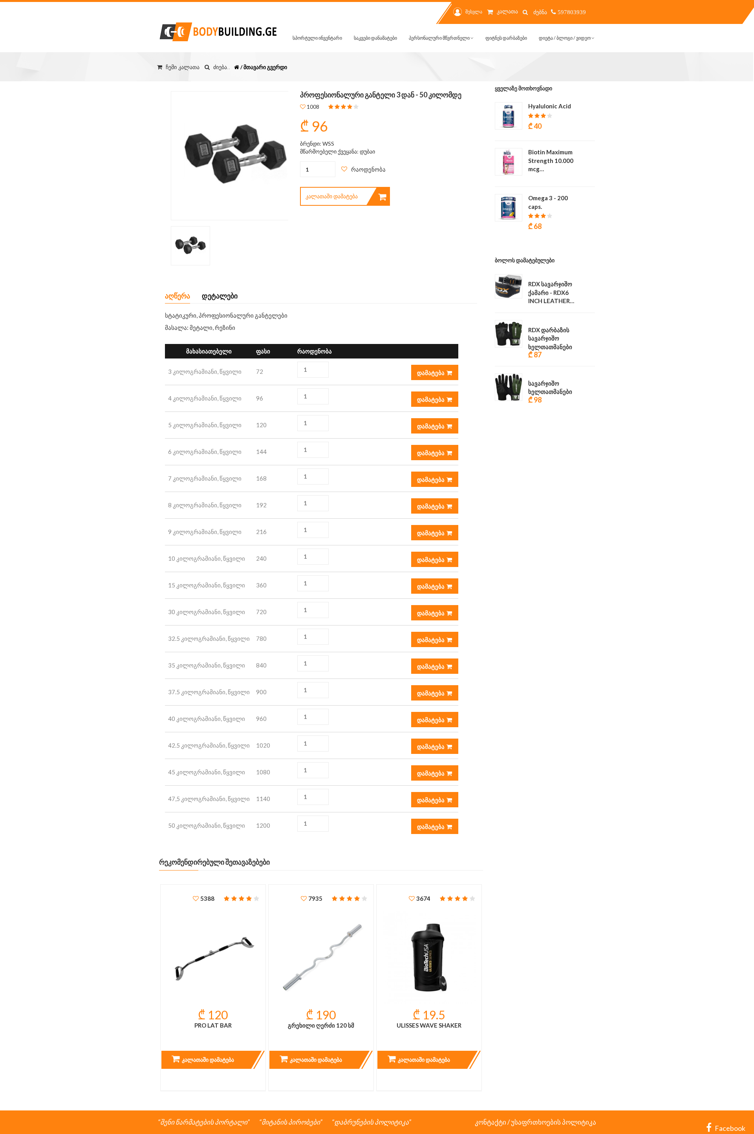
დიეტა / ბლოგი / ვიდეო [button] (565, 38)
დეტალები (220, 295)
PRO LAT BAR (213, 1025)
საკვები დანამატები (375, 38)
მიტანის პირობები (291, 1122)
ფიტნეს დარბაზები (506, 38)
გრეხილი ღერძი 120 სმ (321, 1025)
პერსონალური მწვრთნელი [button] (439, 38)
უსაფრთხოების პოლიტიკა (553, 1122)
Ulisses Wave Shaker (429, 1025)
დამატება (431, 372)
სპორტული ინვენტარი (317, 38)
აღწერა (177, 295)
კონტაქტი (490, 1122)
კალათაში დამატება (332, 196)
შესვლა (474, 12)
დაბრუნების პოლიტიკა (371, 1122)
